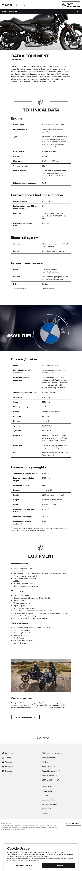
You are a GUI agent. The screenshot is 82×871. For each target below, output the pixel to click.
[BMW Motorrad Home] (71, 5)
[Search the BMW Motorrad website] (17, 4)
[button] (7, 5)
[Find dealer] (24, 4)
